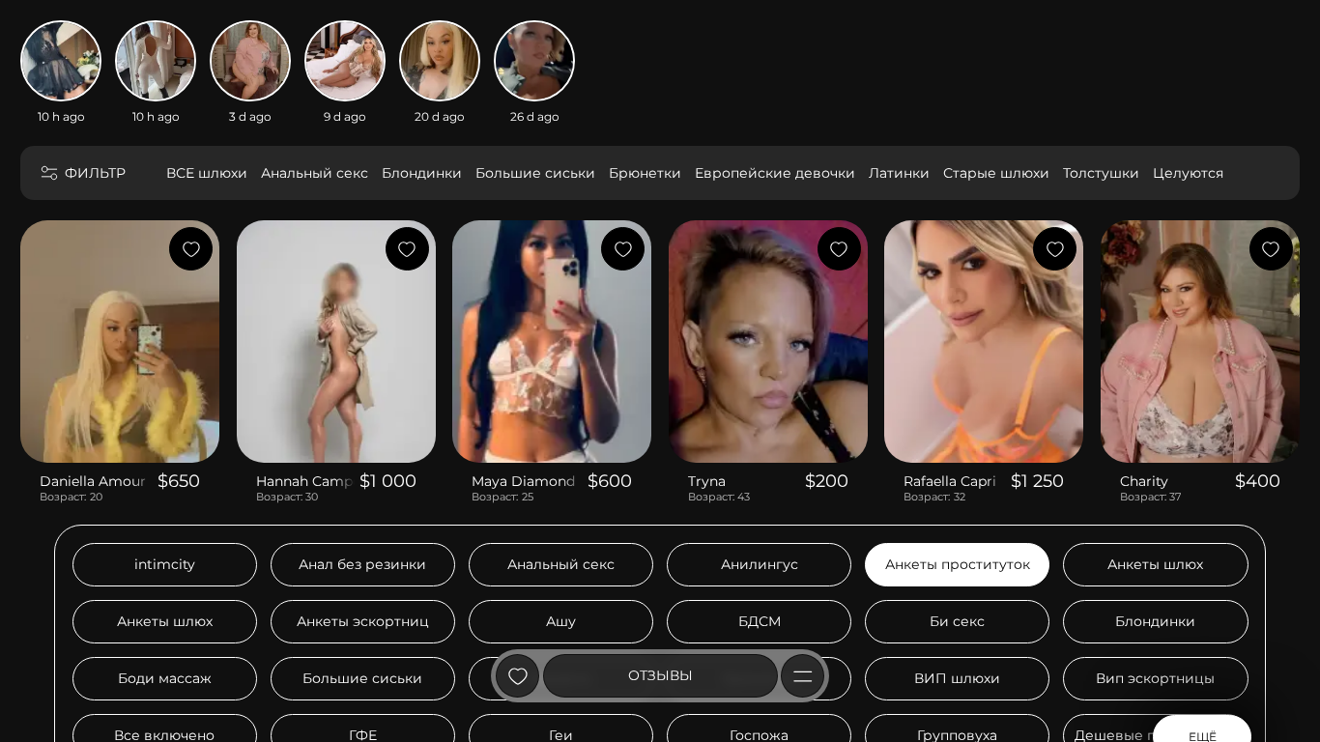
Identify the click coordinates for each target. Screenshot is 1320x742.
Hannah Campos (306, 481)
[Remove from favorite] (191, 249)
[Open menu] (802, 676)
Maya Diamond (523, 481)
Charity (1144, 481)
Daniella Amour (93, 481)
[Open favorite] (517, 676)
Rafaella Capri (950, 481)
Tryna (707, 481)
